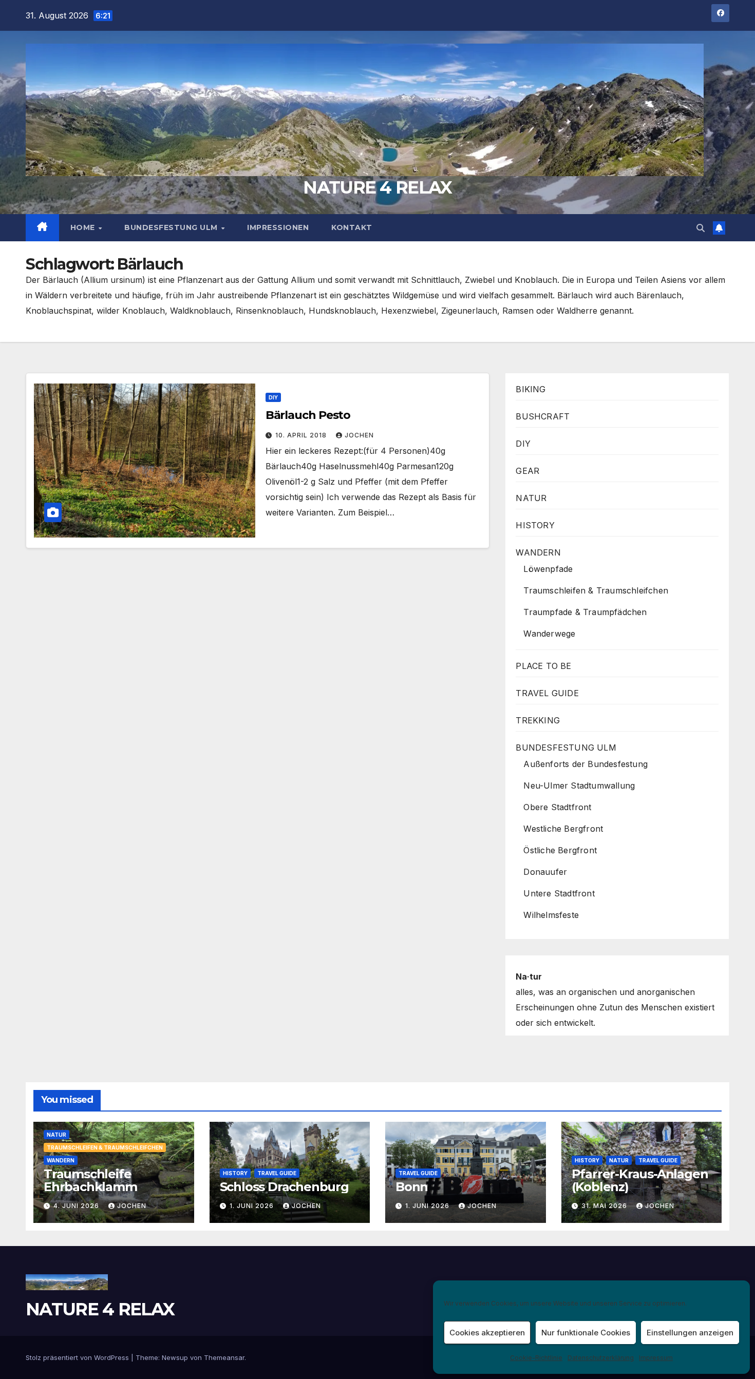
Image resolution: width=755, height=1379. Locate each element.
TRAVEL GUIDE (547, 693)
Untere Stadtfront (558, 893)
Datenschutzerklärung (601, 1358)
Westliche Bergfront (563, 828)
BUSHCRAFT (543, 416)
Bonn (411, 1186)
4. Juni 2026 (77, 1206)
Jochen (359, 435)
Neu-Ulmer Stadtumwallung (579, 785)
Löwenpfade (548, 569)
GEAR (527, 471)
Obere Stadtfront (557, 807)
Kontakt (351, 227)
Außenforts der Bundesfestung (585, 764)
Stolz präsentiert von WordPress (78, 1357)
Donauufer (545, 872)
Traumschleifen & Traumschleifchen (595, 590)
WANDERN (538, 552)
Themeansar (224, 1357)
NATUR (531, 498)
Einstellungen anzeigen (690, 1332)
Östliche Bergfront (560, 850)
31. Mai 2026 (605, 1206)
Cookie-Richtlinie (536, 1358)
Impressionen (278, 227)
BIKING (530, 389)
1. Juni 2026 (253, 1206)
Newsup (175, 1357)
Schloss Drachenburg (284, 1186)
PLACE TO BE (543, 666)
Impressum (656, 1358)
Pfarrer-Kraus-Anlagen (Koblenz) (640, 1180)
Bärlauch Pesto (308, 415)
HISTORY (535, 525)
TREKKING (538, 720)
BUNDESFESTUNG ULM (172, 227)
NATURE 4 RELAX (377, 187)
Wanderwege (549, 633)
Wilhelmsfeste (551, 915)
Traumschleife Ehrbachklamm (90, 1180)
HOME (84, 227)
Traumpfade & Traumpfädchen (585, 612)
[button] (700, 228)
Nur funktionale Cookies (585, 1332)
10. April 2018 (302, 435)
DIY (273, 397)
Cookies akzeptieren (487, 1332)
